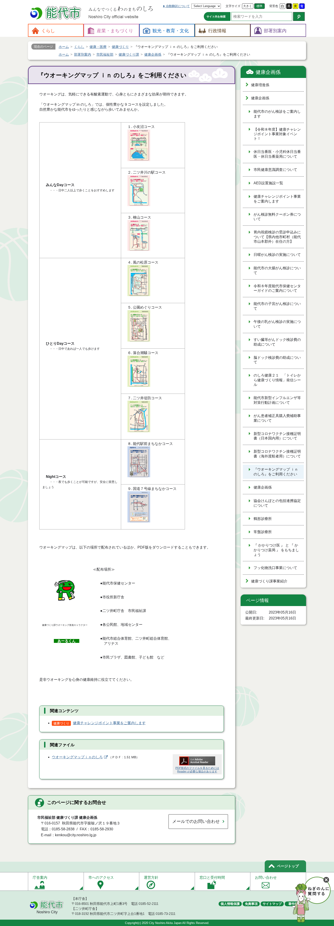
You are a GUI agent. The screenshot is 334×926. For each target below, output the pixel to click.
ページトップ (288, 866)
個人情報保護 (230, 904)
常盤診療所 (263, 532)
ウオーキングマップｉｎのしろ (77, 757)
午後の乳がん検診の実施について (277, 324)
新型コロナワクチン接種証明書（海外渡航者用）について (277, 453)
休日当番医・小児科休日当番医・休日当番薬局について (277, 154)
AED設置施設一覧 (268, 183)
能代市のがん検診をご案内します (277, 114)
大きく (247, 6)
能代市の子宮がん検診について (277, 306)
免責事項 (251, 904)
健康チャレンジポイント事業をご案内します (109, 723)
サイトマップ (272, 904)
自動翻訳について (178, 6)
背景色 (273, 6)
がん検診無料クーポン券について (277, 216)
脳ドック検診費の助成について (277, 360)
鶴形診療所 (263, 519)
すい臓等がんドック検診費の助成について (277, 342)
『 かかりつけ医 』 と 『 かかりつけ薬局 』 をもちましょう (276, 550)
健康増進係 (260, 85)
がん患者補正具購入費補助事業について (277, 418)
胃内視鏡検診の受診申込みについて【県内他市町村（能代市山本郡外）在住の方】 (277, 236)
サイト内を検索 (216, 16)
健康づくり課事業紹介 (269, 581)
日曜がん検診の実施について (277, 255)
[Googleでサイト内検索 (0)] (299, 16)
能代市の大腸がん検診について (277, 270)
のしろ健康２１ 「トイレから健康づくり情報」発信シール (277, 380)
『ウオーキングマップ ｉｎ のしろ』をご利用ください (276, 471)
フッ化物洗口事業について (275, 568)
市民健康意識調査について (275, 170)
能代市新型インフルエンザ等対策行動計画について (277, 400)
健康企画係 (268, 72)
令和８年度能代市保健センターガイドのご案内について (277, 288)
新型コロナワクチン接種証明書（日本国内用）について (277, 436)
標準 (259, 6)
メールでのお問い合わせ (196, 821)
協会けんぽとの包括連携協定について (277, 503)
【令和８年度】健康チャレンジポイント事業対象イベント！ (277, 134)
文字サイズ (233, 6)
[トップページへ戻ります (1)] (56, 13)
